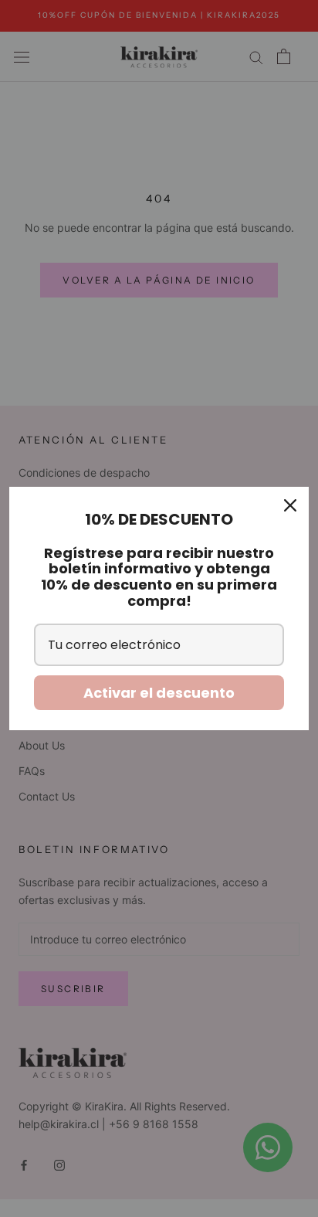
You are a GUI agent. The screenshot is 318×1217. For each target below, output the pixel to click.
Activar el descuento (159, 692)
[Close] (290, 505)
